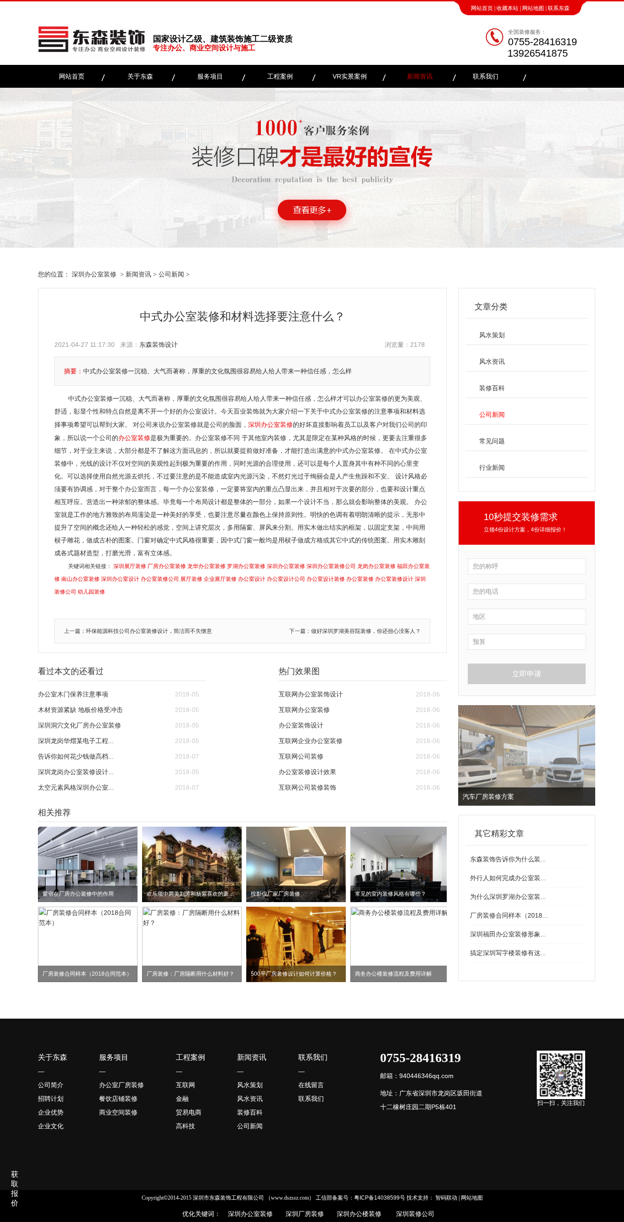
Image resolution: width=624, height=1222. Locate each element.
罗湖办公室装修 (246, 566)
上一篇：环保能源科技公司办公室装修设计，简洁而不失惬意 (138, 631)
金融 (182, 1098)
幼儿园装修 (91, 592)
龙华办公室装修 (206, 566)
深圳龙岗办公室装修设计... (76, 772)
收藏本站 (507, 8)
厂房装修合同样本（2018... (509, 915)
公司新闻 (171, 274)
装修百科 (492, 388)
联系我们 (485, 76)
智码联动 (446, 1198)
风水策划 (492, 335)
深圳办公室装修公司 (331, 566)
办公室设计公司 (286, 579)
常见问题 (492, 441)
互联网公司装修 (301, 756)
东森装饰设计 (158, 344)
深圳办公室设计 (120, 579)
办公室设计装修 (326, 579)
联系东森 (559, 8)
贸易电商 (188, 1112)
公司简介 (50, 1085)
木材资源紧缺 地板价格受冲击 (80, 709)
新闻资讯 (420, 76)
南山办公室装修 (80, 579)
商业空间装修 (118, 1112)
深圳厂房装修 (302, 1213)
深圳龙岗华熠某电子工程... (76, 740)
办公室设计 (251, 579)
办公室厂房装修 (121, 1085)
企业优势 (50, 1112)
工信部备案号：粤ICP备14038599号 (360, 1198)
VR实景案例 (350, 76)
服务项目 (210, 76)
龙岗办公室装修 (376, 566)
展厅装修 (191, 579)
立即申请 (526, 674)
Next (586, 755)
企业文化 (50, 1126)
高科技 (185, 1126)
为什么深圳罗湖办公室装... (508, 896)
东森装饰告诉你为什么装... (508, 859)
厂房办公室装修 (167, 566)
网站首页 (482, 8)
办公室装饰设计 (301, 725)
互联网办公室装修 (304, 709)
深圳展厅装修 (129, 566)
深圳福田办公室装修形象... (508, 934)
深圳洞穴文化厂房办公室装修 (79, 725)
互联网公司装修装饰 (307, 787)
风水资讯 (492, 361)
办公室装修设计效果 (307, 772)
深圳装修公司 (413, 1213)
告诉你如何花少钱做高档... (76, 756)
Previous (467, 755)
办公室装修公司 (160, 579)
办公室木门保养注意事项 (73, 694)
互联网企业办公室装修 (311, 740)
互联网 (185, 1085)
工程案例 (280, 76)
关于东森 (140, 76)
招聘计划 (50, 1098)
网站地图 (533, 8)
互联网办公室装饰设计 (311, 694)
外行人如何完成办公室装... (508, 878)
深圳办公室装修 (94, 274)
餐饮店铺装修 (118, 1098)
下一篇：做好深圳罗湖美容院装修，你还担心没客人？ (355, 631)
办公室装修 (134, 437)
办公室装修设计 (394, 579)
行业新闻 (492, 467)
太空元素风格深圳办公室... (76, 787)
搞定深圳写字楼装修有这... (508, 952)
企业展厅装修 (220, 579)
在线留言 (311, 1085)
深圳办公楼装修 (357, 1213)
